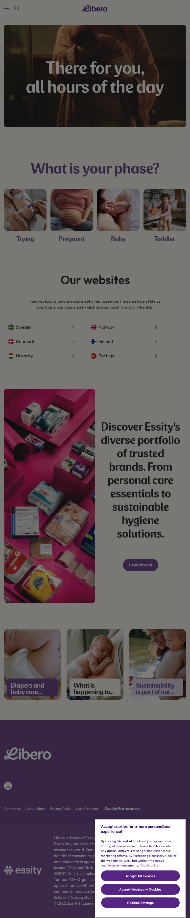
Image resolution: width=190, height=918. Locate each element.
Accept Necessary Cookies (140, 889)
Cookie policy (149, 865)
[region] (140, 868)
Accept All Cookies (140, 876)
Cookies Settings (140, 903)
